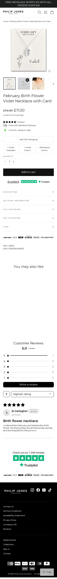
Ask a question (11, 218)
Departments (9, 540)
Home (5, 21)
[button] (9, 122)
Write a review (28, 384)
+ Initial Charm (27, 148)
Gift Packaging (12, 209)
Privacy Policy (9, 520)
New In (6, 549)
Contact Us (8, 506)
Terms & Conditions (12, 511)
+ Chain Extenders (10, 148)
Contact (7, 553)
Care (6, 227)
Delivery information (16, 201)
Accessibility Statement (14, 515)
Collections (8, 544)
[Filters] (6, 394)
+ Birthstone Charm (44, 148)
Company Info (10, 524)
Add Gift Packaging (28, 139)
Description (10, 192)
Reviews (7, 529)
